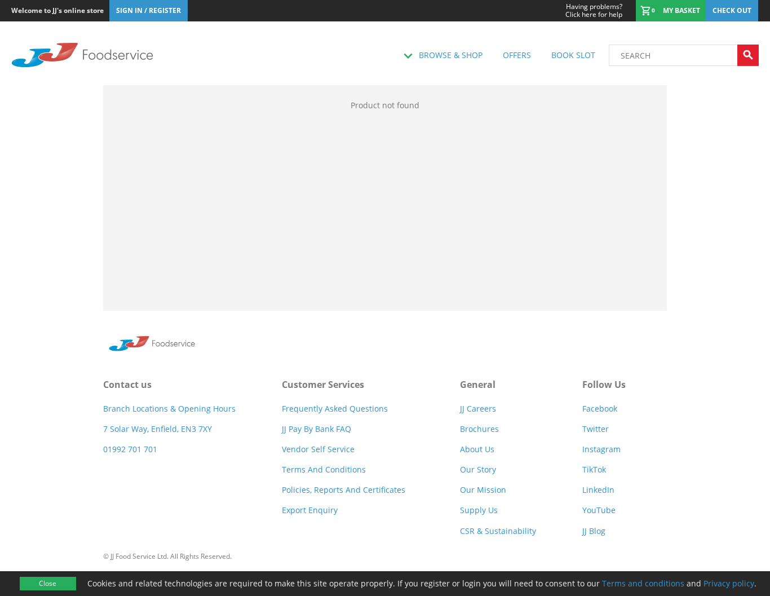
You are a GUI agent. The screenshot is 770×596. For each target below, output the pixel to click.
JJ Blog (593, 531)
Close (47, 583)
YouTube (599, 510)
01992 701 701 (130, 449)
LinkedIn (598, 489)
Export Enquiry (310, 510)
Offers (517, 55)
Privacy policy (728, 583)
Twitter (595, 428)
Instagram (601, 449)
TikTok (594, 469)
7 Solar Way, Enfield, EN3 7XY (157, 428)
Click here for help (593, 11)
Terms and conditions (643, 583)
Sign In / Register (148, 10)
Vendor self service (318, 449)
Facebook (599, 408)
